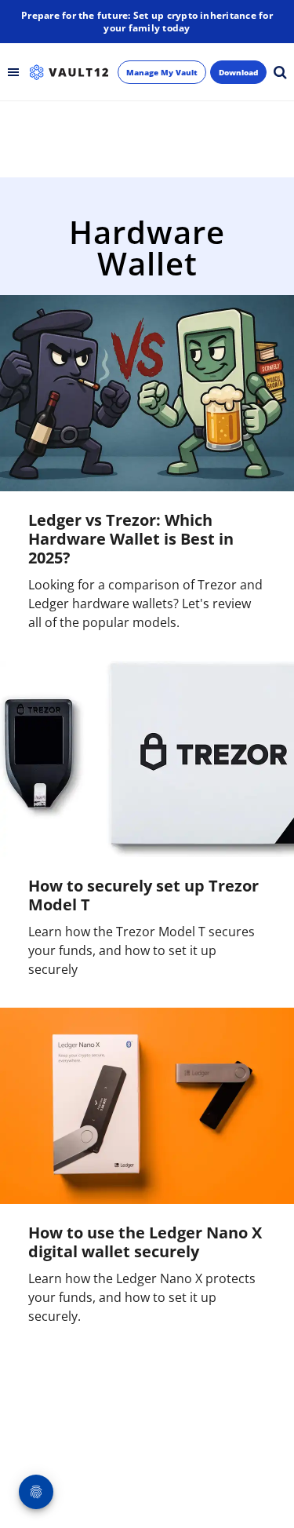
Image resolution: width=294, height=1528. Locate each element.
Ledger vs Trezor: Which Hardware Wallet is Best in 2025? (131, 538)
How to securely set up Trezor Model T (143, 895)
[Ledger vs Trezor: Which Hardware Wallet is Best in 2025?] (147, 393)
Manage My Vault (162, 72)
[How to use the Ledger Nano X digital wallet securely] (147, 1106)
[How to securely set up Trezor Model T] (147, 759)
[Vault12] (69, 72)
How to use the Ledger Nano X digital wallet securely (145, 1242)
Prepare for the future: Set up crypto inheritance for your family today (147, 21)
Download (238, 72)
